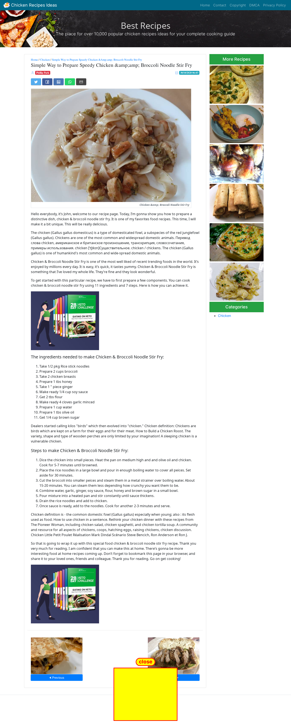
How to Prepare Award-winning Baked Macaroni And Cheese (236, 241)
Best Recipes (145, 25)
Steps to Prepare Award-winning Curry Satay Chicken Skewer (236, 122)
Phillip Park (42, 72)
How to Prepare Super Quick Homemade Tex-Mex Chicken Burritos (56, 654)
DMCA (254, 5)
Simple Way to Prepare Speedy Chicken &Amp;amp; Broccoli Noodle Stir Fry (97, 60)
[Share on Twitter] (36, 81)
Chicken (45, 60)
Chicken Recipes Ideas (33, 5)
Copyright (238, 5)
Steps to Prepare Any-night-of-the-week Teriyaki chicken (173, 654)
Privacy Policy (274, 5)
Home (205, 5)
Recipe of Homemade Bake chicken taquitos (234, 201)
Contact (219, 5)
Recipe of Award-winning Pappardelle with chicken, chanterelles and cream (233, 280)
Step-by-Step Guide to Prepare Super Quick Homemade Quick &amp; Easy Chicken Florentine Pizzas (232, 83)
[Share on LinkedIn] (58, 81)
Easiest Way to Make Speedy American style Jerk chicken (236, 162)
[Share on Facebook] (47, 81)
